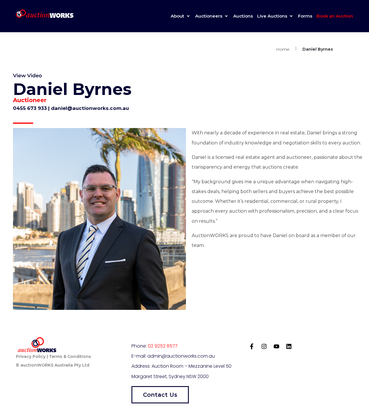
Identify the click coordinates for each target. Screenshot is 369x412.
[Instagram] (264, 346)
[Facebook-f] (251, 346)
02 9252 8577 (163, 346)
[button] (181, 16)
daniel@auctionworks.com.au (90, 108)
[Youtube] (276, 346)
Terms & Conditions (70, 356)
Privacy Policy (31, 356)
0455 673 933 (30, 108)
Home (282, 49)
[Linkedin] (289, 346)
